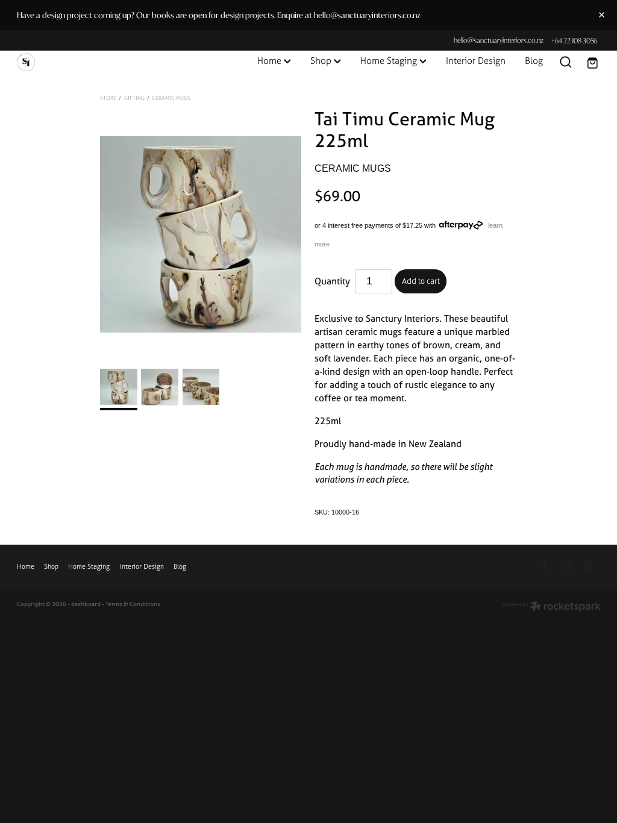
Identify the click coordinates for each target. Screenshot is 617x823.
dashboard (86, 604)
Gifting (134, 98)
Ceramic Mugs (171, 98)
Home (270, 60)
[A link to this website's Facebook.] (545, 567)
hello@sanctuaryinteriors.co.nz (498, 40)
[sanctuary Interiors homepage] (75, 62)
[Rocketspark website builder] (552, 607)
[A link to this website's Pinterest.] (588, 567)
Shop (322, 60)
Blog (534, 60)
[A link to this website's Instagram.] (567, 567)
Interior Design (476, 60)
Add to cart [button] (421, 281)
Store (108, 98)
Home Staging (389, 60)
